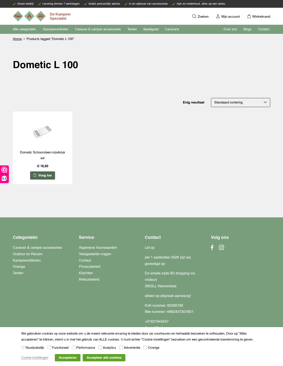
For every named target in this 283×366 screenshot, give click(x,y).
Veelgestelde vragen (95, 254)
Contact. (264, 29)
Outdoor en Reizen (27, 254)
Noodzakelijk (35, 347)
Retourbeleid (89, 280)
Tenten (132, 29)
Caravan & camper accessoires (98, 29)
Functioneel (60, 347)
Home (17, 39)
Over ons (230, 29)
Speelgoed (151, 29)
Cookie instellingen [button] (34, 357)
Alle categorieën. (25, 29)
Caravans (172, 29)
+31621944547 (157, 322)
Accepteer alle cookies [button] (104, 357)
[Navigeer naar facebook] (212, 249)
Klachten (86, 273)
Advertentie (132, 347)
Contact (85, 261)
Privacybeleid (89, 267)
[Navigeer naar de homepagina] (42, 16)
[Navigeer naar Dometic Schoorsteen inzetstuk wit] (42, 132)
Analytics (109, 347)
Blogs (247, 29)
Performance (85, 347)
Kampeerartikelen (56, 29)
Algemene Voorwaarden (98, 248)
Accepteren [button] (67, 357)
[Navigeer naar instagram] (221, 249)
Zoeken (202, 16)
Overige (19, 267)
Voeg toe (44, 175)
